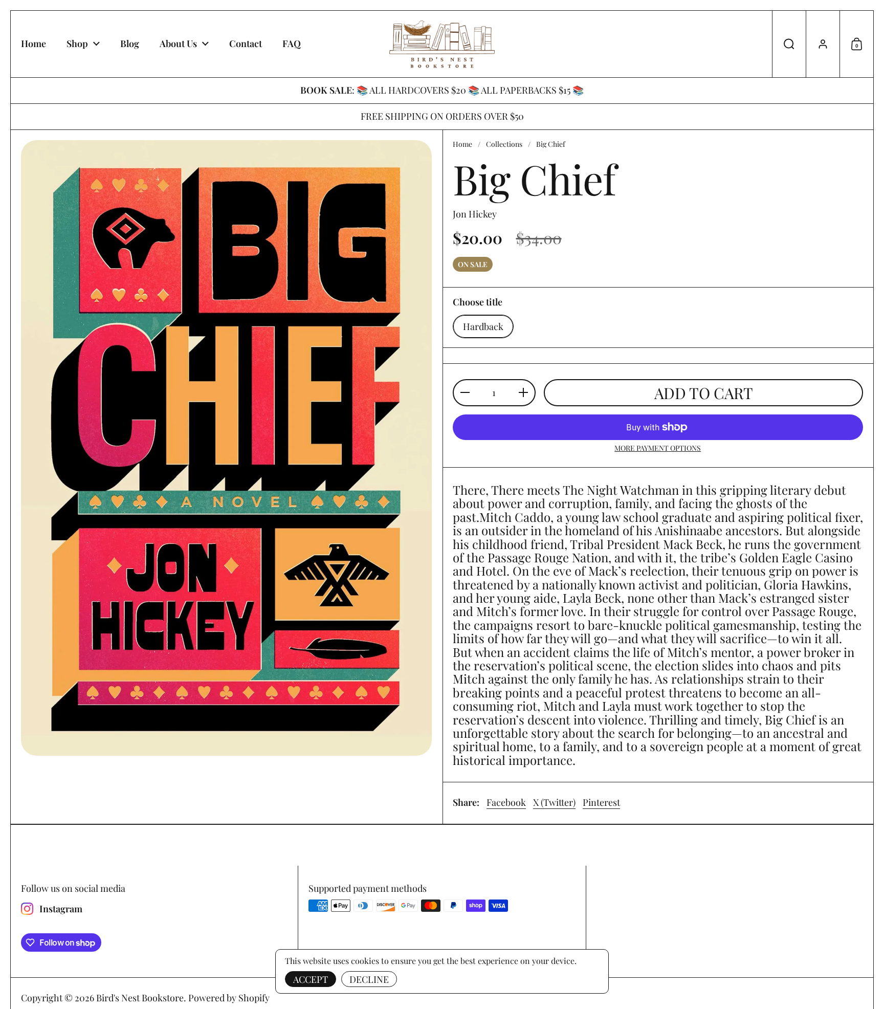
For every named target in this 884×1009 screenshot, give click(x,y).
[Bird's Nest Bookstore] (442, 44)
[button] (789, 44)
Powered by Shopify (229, 998)
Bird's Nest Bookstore (140, 998)
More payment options (657, 448)
